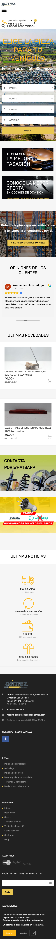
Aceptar (9, 933)
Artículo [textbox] (14, 120)
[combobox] (28, 88)
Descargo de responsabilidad (18, 777)
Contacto (9, 835)
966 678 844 (15, 23)
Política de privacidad (15, 764)
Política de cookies (13, 773)
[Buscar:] (23, 26)
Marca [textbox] (12, 88)
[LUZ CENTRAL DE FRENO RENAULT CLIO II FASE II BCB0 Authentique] (28, 414)
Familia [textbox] (13, 109)
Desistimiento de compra (16, 786)
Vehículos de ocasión (14, 826)
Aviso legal (9, 768)
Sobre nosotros (11, 830)
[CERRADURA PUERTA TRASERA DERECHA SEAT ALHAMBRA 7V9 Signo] (28, 358)
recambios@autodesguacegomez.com (26, 715)
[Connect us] (5, 739)
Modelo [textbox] (13, 99)
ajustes (39, 924)
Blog (6, 839)
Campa (7, 817)
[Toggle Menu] (4, 11)
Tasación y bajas (12, 821)
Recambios (9, 812)
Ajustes (23, 933)
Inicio (7, 808)
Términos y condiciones (16, 782)
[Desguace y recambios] (15, 4)
